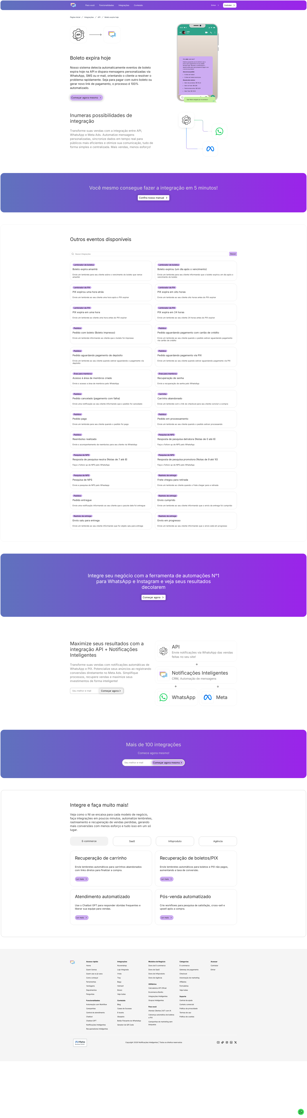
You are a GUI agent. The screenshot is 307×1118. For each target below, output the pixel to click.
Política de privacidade (189, 1008)
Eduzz (119, 990)
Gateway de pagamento (189, 970)
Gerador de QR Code (125, 1025)
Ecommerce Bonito (155, 992)
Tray (119, 978)
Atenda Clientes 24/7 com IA (159, 1011)
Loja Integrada (123, 970)
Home (88, 965)
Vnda (119, 974)
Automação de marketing (189, 978)
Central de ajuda (186, 1000)
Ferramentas (91, 982)
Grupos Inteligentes (156, 1000)
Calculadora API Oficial (157, 988)
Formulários (184, 986)
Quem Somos (91, 970)
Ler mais (80, 879)
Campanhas (91, 1008)
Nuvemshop (122, 965)
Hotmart (120, 986)
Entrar (213, 970)
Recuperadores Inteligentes (97, 1029)
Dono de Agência (155, 978)
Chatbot (89, 1017)
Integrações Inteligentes (157, 996)
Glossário (120, 1017)
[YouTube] (218, 1042)
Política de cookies (187, 1017)
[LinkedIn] (231, 1042)
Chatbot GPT (91, 1021)
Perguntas (90, 994)
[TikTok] (222, 1042)
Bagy (119, 982)
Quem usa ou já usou (94, 974)
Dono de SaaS (154, 970)
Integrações (124, 5)
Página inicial (75, 17)
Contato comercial (187, 1004)
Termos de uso (185, 1013)
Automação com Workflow (96, 1004)
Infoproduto (175, 841)
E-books (120, 1013)
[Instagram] (226, 1042)
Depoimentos (91, 990)
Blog (119, 1004)
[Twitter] (235, 1042)
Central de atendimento (95, 1013)
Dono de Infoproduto (156, 974)
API (99, 17)
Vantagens (90, 986)
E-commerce (89, 841)
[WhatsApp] (301, 1112)
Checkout (183, 974)
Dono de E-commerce (156, 965)
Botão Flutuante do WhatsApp (129, 1021)
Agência (218, 841)
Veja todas (121, 994)
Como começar (92, 978)
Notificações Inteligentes (96, 1025)
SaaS (132, 841)
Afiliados (183, 982)
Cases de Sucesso (124, 1008)
